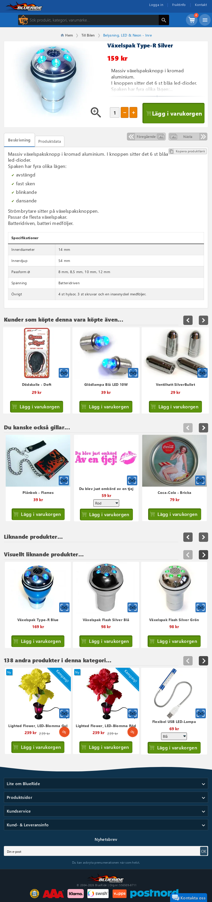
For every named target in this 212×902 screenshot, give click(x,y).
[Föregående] (188, 554)
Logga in (156, 4)
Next (203, 427)
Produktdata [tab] (49, 141)
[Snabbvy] (64, 480)
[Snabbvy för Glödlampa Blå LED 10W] (133, 373)
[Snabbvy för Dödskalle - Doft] (64, 373)
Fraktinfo (179, 4)
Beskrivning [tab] (19, 140)
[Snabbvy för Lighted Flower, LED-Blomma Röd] (132, 713)
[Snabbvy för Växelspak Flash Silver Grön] (200, 607)
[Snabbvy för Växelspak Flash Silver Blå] (132, 607)
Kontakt (201, 4)
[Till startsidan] (106, 877)
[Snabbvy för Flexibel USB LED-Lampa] (200, 713)
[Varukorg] (192, 22)
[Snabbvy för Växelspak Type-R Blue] (64, 607)
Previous (188, 427)
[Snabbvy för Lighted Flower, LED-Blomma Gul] (64, 713)
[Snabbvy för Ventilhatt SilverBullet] (202, 373)
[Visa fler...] (203, 554)
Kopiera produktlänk (187, 151)
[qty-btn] (133, 112)
